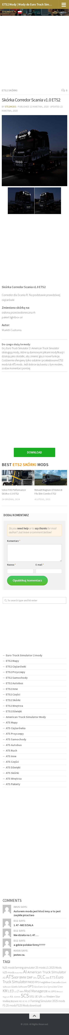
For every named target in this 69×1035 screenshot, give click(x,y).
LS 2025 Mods (53, 967)
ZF (29, 1001)
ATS (10, 976)
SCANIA (17, 997)
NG (49, 991)
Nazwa (11, 564)
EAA (47, 977)
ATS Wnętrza (14, 778)
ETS (53, 977)
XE (23, 1001)
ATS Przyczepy (15, 733)
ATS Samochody (16, 739)
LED (11, 991)
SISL (31, 996)
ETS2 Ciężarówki (16, 666)
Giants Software (19, 986)
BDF (16, 977)
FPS (37, 982)
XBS (20, 1001)
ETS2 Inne (12, 689)
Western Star (53, 996)
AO (4, 977)
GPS (31, 986)
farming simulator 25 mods (30, 967)
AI (25, 972)
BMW (22, 977)
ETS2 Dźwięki (14, 711)
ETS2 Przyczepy (15, 672)
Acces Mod (19, 973)
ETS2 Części (13, 694)
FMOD (31, 982)
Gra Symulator (50, 986)
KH (61, 986)
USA (44, 997)
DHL (35, 978)
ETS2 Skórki (9, 90)
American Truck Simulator (46, 972)
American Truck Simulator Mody (26, 717)
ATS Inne (11, 756)
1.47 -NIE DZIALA (23, 925)
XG (26, 1001)
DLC (41, 977)
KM (5, 990)
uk (40, 996)
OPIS (53, 991)
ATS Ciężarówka (15, 728)
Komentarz (13, 540)
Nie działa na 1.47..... (26, 935)
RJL (11, 996)
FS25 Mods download (28, 1005)
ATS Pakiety (13, 784)
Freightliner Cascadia (50, 982)
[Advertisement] (34, 51)
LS (15, 991)
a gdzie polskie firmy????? (29, 945)
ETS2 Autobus (14, 683)
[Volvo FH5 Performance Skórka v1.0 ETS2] (18, 477)
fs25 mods (8, 967)
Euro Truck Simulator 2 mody (24, 655)
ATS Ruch (11, 750)
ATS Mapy (12, 722)
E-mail (40, 564)
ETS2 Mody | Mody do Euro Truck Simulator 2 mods (27, 4)
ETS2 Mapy (12, 661)
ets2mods (10, 106)
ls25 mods (8, 972)
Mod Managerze (35, 991)
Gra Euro (38, 986)
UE (36, 996)
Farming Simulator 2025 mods (48, 1001)
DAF (30, 977)
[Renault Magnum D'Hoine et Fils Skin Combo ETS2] (50, 477)
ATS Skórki (12, 773)
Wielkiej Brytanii (10, 1001)
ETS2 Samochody (17, 677)
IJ (58, 986)
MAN (21, 991)
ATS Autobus (14, 745)
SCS (25, 995)
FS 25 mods (9, 1005)
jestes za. (19, 954)
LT (18, 991)
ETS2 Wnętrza (14, 705)
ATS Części (12, 761)
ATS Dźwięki (13, 767)
